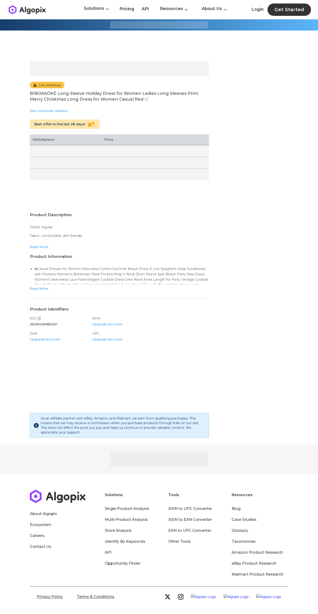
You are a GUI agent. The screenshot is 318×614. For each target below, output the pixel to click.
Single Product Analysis (127, 508)
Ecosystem (40, 524)
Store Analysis (118, 530)
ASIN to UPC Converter (190, 508)
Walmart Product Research (257, 574)
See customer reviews (49, 111)
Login (257, 9)
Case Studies (244, 519)
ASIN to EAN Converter (190, 519)
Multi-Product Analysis (126, 519)
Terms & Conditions (95, 596)
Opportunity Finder (123, 563)
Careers (37, 535)
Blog (236, 508)
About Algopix (43, 514)
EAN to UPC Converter (189, 530)
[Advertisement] (159, 45)
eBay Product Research (254, 563)
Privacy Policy (50, 596)
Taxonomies (243, 541)
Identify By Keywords (125, 541)
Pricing (126, 8)
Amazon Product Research (257, 552)
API (145, 8)
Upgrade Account (107, 324)
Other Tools (179, 541)
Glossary (240, 530)
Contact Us (40, 546)
